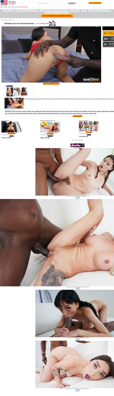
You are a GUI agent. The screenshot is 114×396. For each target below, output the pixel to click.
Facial (80, 105)
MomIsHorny (107, 10)
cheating (3, 106)
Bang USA (76, 109)
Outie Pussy (40, 82)
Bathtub (51, 80)
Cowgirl (80, 80)
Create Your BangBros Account (62, 12)
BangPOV (51, 10)
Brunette (83, 105)
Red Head (42, 106)
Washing (94, 82)
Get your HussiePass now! (77, 116)
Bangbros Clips (9, 55)
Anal (17, 80)
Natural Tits (35, 82)
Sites (9, 6)
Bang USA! (12, 1)
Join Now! (71, 7)
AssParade (12, 10)
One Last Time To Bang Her (83, 89)
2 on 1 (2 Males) (7, 80)
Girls (12, 6)
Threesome (91, 82)
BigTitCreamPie (36, 10)
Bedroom (55, 80)
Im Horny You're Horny (5, 89)
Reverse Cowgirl (48, 82)
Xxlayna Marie (84, 102)
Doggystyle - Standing (104, 80)
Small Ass (70, 82)
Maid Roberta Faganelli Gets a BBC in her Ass (48, 89)
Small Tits (74, 82)
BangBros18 (28, 10)
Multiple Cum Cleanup (23, 82)
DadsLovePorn (100, 10)
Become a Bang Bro (11, 4)
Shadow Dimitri (45, 103)
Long (9, 82)
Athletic (33, 80)
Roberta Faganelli (51, 103)
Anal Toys (20, 80)
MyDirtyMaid (43, 10)
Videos (5, 6)
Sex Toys (62, 82)
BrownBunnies (58, 10)
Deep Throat (94, 80)
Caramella (34, 67)
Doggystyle (98, 80)
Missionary (12, 82)
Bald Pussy (44, 80)
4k (11, 80)
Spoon (82, 82)
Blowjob (70, 80)
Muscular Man (30, 82)
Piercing (43, 82)
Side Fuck (66, 82)
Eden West (6, 103)
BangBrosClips (66, 10)
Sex (59, 82)
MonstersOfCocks (20, 10)
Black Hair (62, 80)
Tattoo (84, 82)
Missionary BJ (17, 82)
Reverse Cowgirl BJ (55, 82)
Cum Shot (89, 80)
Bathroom (48, 80)
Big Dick (58, 80)
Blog (16, 6)
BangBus (5, 10)
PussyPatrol (92, 10)
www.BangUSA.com (4, 5)
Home (1, 6)
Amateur (14, 80)
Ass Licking (24, 80)
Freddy (25, 67)
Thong (87, 82)
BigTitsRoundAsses (76, 10)
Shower (87, 105)
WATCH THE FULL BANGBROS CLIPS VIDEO (51, 52)
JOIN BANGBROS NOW (77, 85)
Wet (6, 106)
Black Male (66, 80)
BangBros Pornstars (49, 12)
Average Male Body (38, 80)
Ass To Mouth (29, 80)
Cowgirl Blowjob (84, 80)
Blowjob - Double (75, 80)
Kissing (6, 82)
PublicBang (85, 10)
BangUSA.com (80, 109)
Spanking (78, 82)
